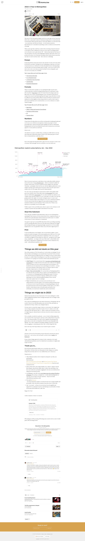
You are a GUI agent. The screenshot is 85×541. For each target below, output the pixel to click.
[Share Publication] (73, 2)
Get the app (47, 536)
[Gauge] (59, 330)
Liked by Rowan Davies (31, 463)
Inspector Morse (29, 115)
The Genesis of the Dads (31, 75)
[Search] (71, 2)
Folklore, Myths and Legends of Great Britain (36, 109)
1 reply (29, 485)
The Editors (29, 10)
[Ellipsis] (60, 462)
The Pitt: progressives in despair (32, 505)
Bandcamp (27, 336)
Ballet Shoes (29, 107)
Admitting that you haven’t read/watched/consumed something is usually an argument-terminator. (38, 500)
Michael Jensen (47, 361)
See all (26, 519)
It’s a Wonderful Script (31, 77)
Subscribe (77, 2)
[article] (42, 500)
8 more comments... (28, 490)
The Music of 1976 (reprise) (32, 111)
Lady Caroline (28, 512)
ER (27, 113)
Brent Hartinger (38, 361)
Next (57, 446)
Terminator (49, 193)
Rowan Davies (31, 501)
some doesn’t (37, 194)
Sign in (82, 2)
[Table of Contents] (1, 270)
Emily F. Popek (36, 363)
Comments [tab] (27, 453)
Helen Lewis (50, 363)
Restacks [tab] (31, 453)
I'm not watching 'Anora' (30, 497)
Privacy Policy (50, 435)
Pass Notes (34, 92)
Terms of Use (47, 434)
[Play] (26, 330)
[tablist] (29, 454)
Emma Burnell (29, 363)
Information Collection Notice (42, 435)
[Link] (23, 60)
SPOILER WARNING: (28, 506)
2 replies (29, 474)
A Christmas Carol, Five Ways (33, 79)
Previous (28, 446)
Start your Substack (40, 536)
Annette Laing (43, 363)
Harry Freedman (30, 361)
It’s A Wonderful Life (39, 182)
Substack (34, 380)
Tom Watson (54, 361)
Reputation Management (31, 83)
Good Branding (29, 81)
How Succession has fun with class (30, 513)
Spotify (53, 335)
